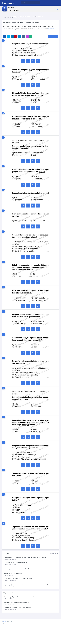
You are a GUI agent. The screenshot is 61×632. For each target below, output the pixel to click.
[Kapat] (1, 8)
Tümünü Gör (53, 553)
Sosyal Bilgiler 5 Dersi (24, 16)
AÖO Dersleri (13, 16)
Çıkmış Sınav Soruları (37, 16)
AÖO (4, 621)
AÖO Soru (4, 16)
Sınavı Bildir (54, 36)
